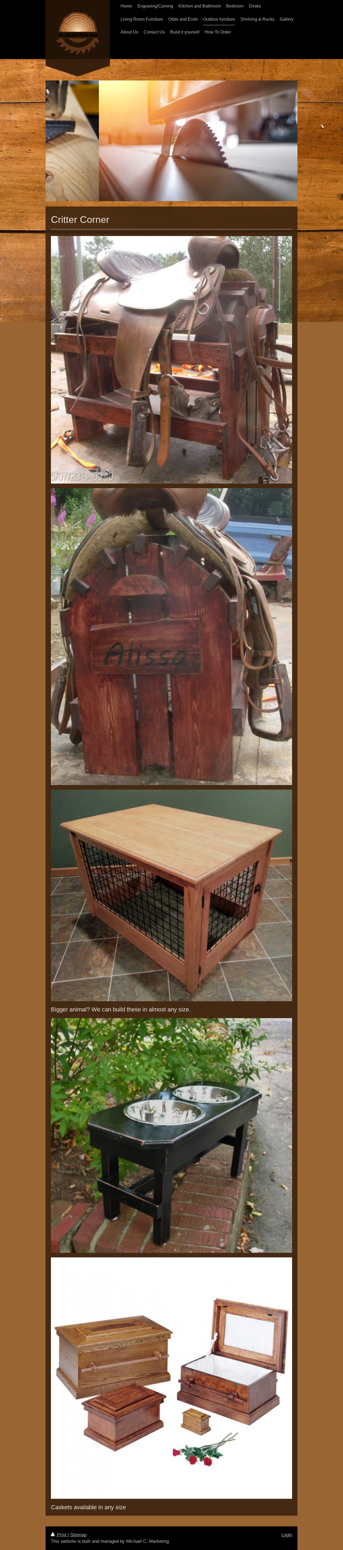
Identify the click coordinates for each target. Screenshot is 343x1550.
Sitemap (78, 1534)
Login (286, 1534)
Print (62, 1534)
